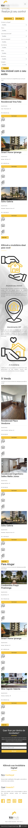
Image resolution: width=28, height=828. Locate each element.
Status (2, 28)
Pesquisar (5, 68)
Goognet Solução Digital (13, 826)
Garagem (3, 62)
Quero (8, 18)
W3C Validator (24, 826)
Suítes (2, 50)
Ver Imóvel (14, 116)
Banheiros (3, 56)
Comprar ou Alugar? (6, 22)
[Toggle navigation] (25, 4)
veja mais (4, 237)
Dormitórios (4, 45)
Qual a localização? (5, 39)
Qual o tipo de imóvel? (6, 33)
